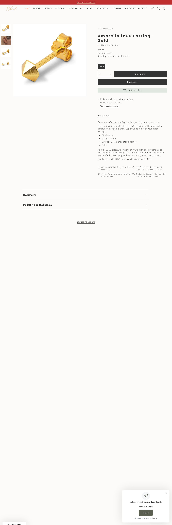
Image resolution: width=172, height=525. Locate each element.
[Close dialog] (132, 220)
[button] (110, 294)
